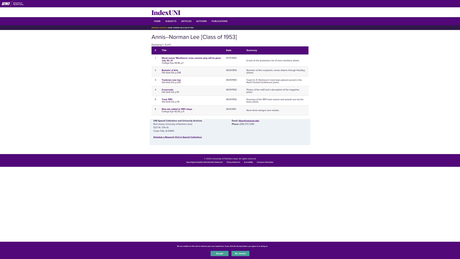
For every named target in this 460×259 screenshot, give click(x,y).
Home (157, 21)
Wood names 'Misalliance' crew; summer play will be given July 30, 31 (191, 59)
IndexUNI (166, 12)
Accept (219, 253)
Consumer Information (265, 162)
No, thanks (240, 253)
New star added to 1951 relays (177, 109)
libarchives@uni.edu (249, 120)
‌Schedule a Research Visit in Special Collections (177, 137)
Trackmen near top (171, 80)
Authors (201, 21)
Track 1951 (167, 99)
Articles (186, 21)
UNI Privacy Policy (276, 246)
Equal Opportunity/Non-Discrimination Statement (205, 162)
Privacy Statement (233, 162)
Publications (219, 21)
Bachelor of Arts (170, 70)
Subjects (170, 21)
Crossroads (167, 89)
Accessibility (248, 162)
